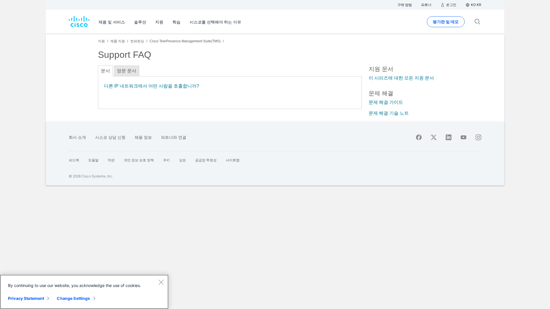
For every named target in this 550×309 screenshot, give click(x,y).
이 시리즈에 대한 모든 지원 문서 (401, 78)
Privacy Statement (26, 298)
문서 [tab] (105, 70)
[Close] (161, 282)
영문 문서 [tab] (126, 70)
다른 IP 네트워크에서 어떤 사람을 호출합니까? (151, 86)
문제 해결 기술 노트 (389, 113)
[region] (84, 292)
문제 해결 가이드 (386, 102)
